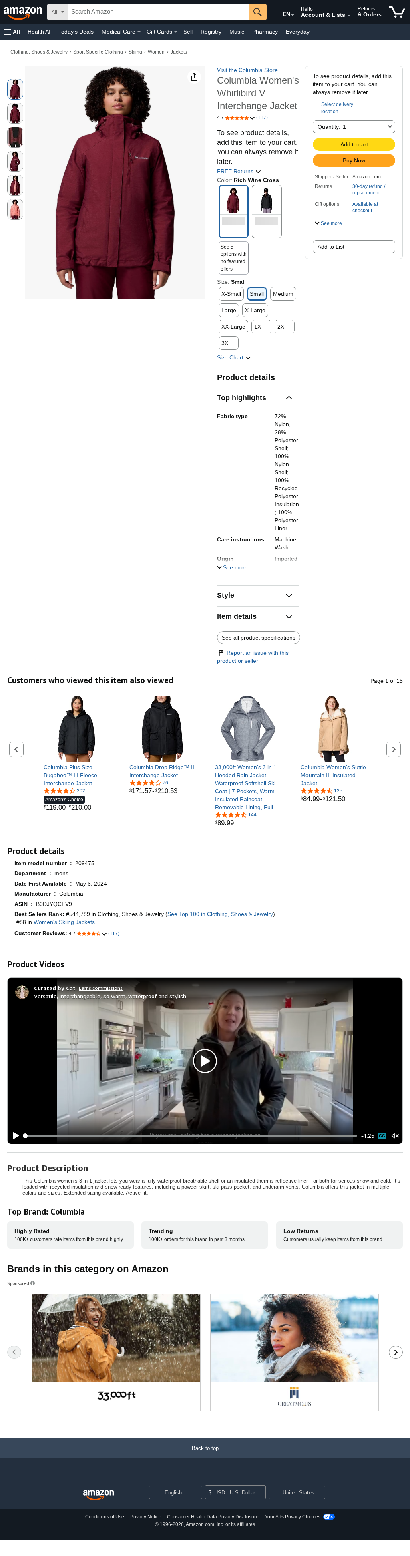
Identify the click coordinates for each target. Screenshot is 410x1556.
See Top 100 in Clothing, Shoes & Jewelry (220, 914)
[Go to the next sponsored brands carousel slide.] (395, 1352)
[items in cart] (397, 12)
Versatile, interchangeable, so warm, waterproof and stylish (110, 996)
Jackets (179, 52)
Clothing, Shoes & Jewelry (39, 52)
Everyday (298, 31)
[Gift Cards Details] (175, 32)
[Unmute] (395, 1136)
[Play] (14, 1135)
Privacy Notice (145, 1517)
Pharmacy (265, 31)
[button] (12, 32)
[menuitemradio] (382, 1136)
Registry (211, 31)
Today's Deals (76, 31)
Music (236, 31)
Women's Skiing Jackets (64, 922)
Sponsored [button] (18, 1283)
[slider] (190, 1136)
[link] (77, 775)
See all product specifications (258, 637)
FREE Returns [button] (236, 171)
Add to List (331, 246)
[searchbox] (158, 12)
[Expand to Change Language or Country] (292, 15)
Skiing (135, 52)
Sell (188, 31)
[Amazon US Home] (98, 1495)
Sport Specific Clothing (98, 52)
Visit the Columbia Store (247, 70)
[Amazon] (23, 12)
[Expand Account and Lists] (348, 15)
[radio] (15, 89)
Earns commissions (101, 988)
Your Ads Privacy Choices (292, 1517)
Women (156, 52)
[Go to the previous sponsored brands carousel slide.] (14, 1352)
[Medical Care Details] (139, 32)
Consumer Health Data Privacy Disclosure (213, 1517)
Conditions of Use (104, 1517)
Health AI (39, 31)
